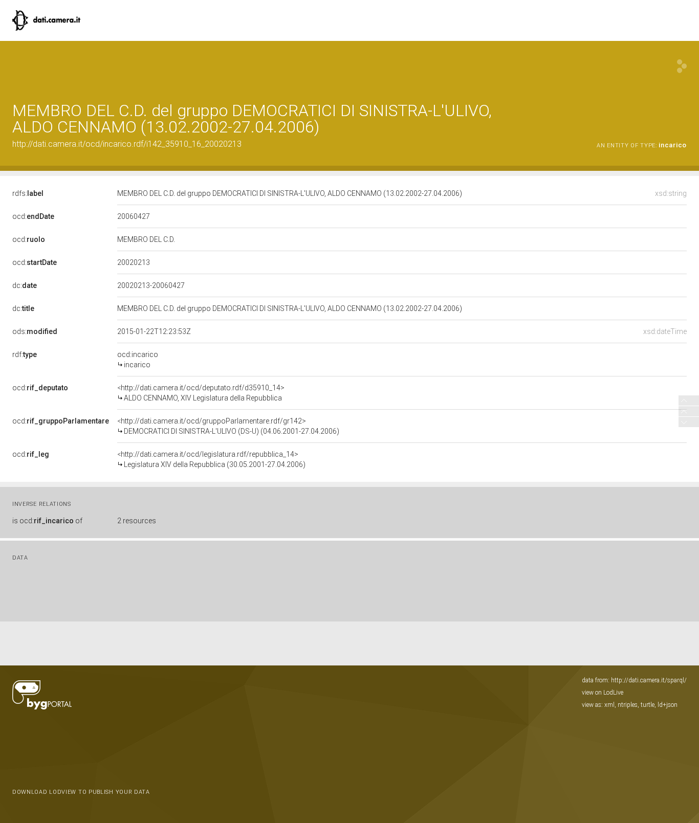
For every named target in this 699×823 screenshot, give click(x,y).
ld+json (668, 704)
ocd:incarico (137, 359)
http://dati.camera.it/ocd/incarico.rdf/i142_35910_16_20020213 (127, 144)
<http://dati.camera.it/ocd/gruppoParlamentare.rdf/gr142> (228, 426)
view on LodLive (602, 692)
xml (609, 704)
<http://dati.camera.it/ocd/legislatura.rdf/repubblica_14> (211, 459)
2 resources (136, 521)
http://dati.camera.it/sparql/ (649, 680)
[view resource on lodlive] (682, 66)
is (47, 521)
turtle (647, 704)
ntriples (628, 704)
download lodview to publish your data (81, 792)
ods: (34, 331)
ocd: (33, 216)
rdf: (24, 354)
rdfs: (27, 193)
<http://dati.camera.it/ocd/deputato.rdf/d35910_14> (201, 393)
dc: (24, 285)
